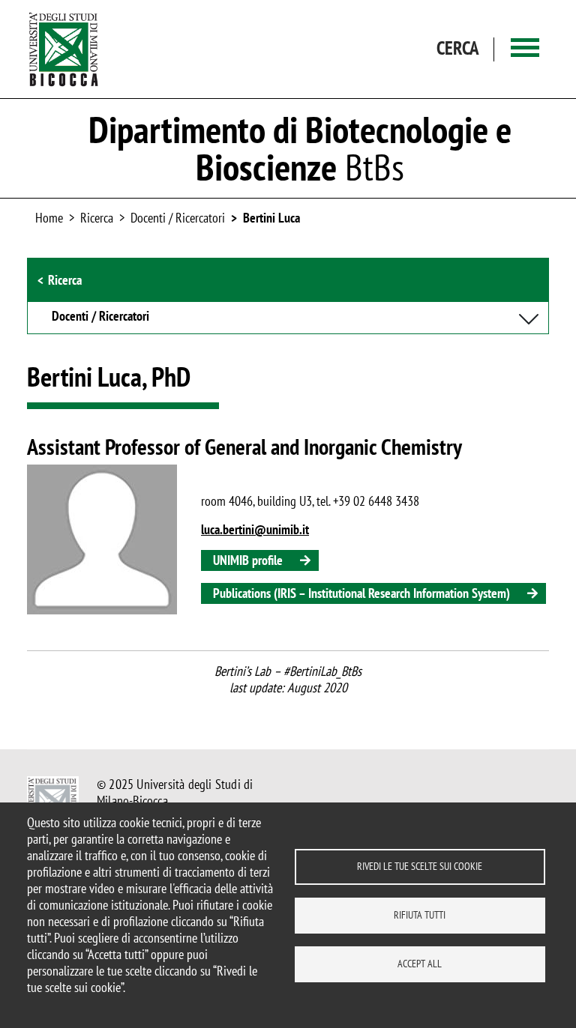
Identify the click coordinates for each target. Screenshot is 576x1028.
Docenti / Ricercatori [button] (100, 316)
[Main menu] (525, 49)
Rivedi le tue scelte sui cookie (419, 866)
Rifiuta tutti (420, 915)
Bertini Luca (271, 217)
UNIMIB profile (248, 560)
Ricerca (65, 279)
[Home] (63, 49)
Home (49, 217)
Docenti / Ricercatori (177, 217)
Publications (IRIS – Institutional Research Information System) (361, 593)
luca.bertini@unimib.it (255, 529)
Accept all (420, 963)
